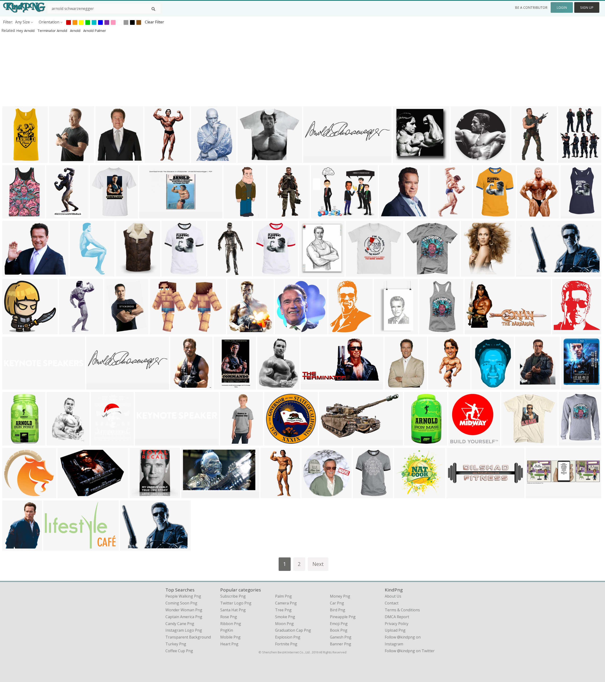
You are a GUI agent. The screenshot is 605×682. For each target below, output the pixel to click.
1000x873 (247, 159)
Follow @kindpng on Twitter (410, 650)
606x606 (190, 495)
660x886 (11, 547)
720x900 (179, 386)
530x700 (99, 442)
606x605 (401, 159)
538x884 (57, 159)
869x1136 (482, 215)
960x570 (128, 547)
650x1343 (217, 273)
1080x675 (67, 495)
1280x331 (313, 159)
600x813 (269, 495)
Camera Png (286, 603)
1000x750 (394, 386)
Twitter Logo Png (235, 603)
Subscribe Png (233, 596)
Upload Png (395, 630)
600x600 (11, 215)
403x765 (232, 215)
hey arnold (25, 30)
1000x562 (474, 331)
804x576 (158, 331)
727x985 (124, 273)
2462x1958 (321, 215)
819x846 (457, 442)
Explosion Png (287, 637)
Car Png (337, 603)
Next (318, 563)
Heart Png (229, 644)
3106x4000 (57, 442)
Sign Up (586, 7)
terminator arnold (52, 30)
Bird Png (337, 609)
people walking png (183, 596)
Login (562, 7)
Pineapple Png (343, 616)
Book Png (338, 630)
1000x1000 (356, 273)
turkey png (175, 644)
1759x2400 (482, 386)
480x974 (276, 215)
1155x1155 (100, 215)
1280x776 (328, 442)
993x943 (510, 442)
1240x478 (456, 495)
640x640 (310, 495)
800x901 (569, 386)
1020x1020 (140, 495)
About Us (393, 596)
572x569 (11, 331)
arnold (75, 30)
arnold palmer (94, 30)
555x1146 (12, 159)
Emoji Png (339, 623)
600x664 (283, 331)
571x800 (199, 159)
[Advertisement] (142, 69)
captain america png (183, 616)
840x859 (436, 386)
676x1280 (79, 273)
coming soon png (181, 603)
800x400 (459, 159)
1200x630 (149, 215)
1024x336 (12, 386)
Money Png (340, 596)
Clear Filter (154, 22)
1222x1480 (309, 273)
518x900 (153, 159)
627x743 (235, 331)
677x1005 (229, 442)
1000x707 (105, 159)
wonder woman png (183, 609)
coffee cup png (179, 650)
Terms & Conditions (402, 609)
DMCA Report (397, 616)
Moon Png (284, 623)
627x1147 (570, 215)
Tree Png (283, 609)
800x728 (11, 495)
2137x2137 (275, 442)
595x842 (222, 386)
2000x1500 (389, 215)
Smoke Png (285, 616)
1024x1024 (172, 273)
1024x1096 (562, 331)
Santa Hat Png (233, 609)
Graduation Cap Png (293, 630)
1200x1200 (415, 273)
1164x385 (535, 495)
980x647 (52, 547)
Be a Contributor (531, 7)
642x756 (523, 386)
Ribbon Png (230, 623)
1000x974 (403, 495)
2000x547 (96, 386)
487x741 (382, 331)
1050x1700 (56, 215)
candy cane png (179, 623)
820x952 (265, 386)
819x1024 (521, 159)
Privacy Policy (396, 623)
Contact (391, 603)
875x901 (469, 273)
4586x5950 (568, 159)
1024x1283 (339, 331)
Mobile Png (230, 637)
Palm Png (283, 596)
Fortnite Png (286, 644)
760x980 (113, 331)
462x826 (438, 215)
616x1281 (68, 331)
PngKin (226, 630)
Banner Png (340, 644)
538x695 (525, 215)
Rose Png (228, 616)
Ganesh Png (340, 637)
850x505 (524, 273)
